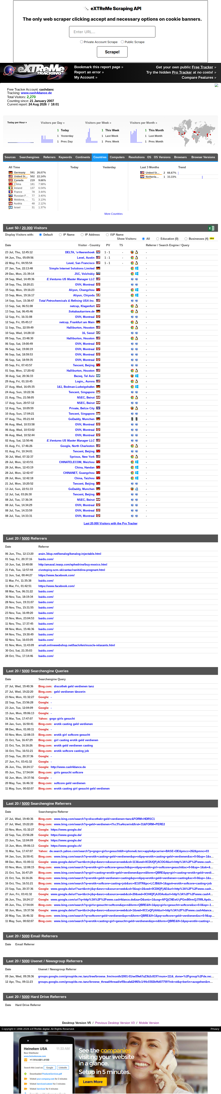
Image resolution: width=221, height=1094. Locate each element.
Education (169, 238)
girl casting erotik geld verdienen (76, 740)
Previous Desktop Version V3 (115, 1022)
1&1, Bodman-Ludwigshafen (76, 386)
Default (48, 234)
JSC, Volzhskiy (84, 273)
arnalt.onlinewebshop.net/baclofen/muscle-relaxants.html (76, 645)
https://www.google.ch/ (66, 845)
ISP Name (116, 234)
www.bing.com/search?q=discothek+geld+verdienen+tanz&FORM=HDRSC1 (104, 818)
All (147, 238)
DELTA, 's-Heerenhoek (80, 252)
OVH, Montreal (85, 284)
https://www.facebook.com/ (56, 575)
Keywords (65, 157)
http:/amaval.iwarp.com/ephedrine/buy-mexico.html (72, 564)
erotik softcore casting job (71, 751)
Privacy (215, 1029)
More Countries (113, 213)
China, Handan (85, 467)
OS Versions (162, 157)
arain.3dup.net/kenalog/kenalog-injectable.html (69, 553)
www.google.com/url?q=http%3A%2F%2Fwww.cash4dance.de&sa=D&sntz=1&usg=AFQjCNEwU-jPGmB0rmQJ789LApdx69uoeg (136, 899)
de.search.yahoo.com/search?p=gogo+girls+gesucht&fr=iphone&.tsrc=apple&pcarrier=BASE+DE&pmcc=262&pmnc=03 (129, 851)
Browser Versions (203, 157)
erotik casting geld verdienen (73, 724)
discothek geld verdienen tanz (74, 686)
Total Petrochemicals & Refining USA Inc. (67, 300)
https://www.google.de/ (66, 829)
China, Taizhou (84, 478)
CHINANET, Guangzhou (79, 472)
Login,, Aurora (85, 381)
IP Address (92, 234)
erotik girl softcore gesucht (72, 734)
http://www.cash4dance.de (68, 767)
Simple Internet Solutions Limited (72, 268)
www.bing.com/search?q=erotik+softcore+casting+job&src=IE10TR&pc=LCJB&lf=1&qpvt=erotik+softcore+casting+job (133, 883)
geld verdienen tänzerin (69, 691)
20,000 (27, 228)
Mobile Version (149, 1022)
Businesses (198, 238)
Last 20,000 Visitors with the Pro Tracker (110, 523)
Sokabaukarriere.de (82, 311)
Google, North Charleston (77, 446)
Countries (99, 157)
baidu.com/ (46, 559)
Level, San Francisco (80, 263)
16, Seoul (88, 333)
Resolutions (137, 157)
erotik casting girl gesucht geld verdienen (82, 788)
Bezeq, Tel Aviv (84, 376)
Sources (10, 157)
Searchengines (29, 157)
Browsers (180, 157)
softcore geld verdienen (69, 783)
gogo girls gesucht (62, 718)
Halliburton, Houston (81, 327)
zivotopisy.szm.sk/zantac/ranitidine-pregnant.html (71, 570)
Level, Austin (86, 257)
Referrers (49, 157)
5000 (26, 538)
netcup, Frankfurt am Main (77, 322)
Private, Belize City (82, 408)
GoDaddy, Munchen (81, 419)
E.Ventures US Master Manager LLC (71, 279)
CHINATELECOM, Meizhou (77, 462)
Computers (117, 157)
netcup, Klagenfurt (82, 306)
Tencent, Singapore (82, 392)
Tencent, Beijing (84, 365)
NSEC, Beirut (86, 397)
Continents (83, 157)
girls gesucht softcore (68, 772)
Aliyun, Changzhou (82, 290)
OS (149, 157)
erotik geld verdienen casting (73, 745)
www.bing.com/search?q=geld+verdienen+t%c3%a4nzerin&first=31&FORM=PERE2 (109, 824)
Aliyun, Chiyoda (84, 295)
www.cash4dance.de (36, 93)
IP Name (68, 234)
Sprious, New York (82, 456)
